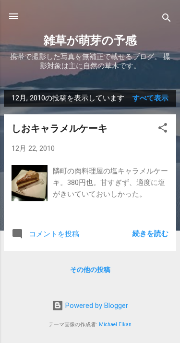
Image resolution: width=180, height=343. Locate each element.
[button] (162, 129)
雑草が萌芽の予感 (90, 40)
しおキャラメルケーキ (60, 128)
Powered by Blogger (95, 305)
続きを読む (150, 233)
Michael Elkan (115, 324)
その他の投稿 (90, 269)
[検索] (166, 19)
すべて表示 (150, 98)
